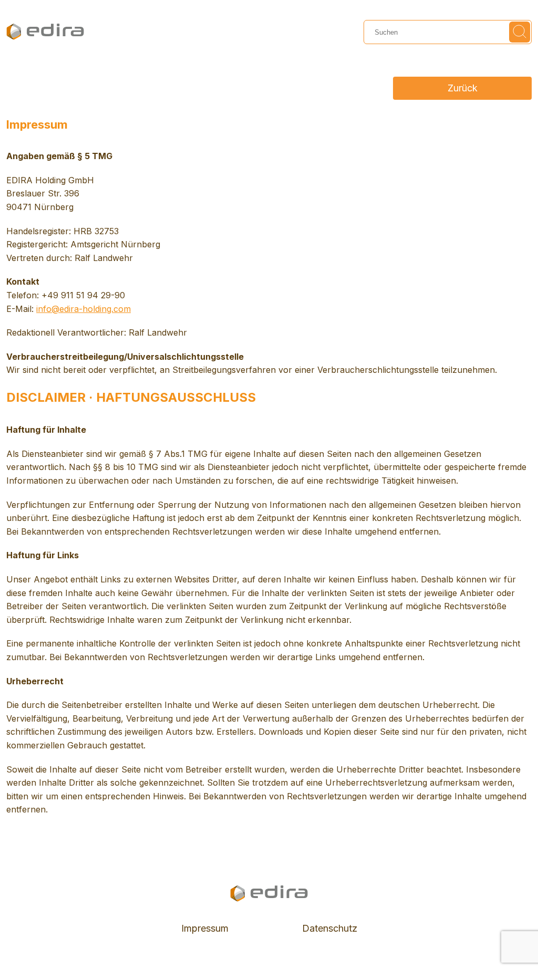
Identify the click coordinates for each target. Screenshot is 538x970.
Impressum (205, 928)
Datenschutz (329, 928)
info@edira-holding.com (83, 309)
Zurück (463, 87)
